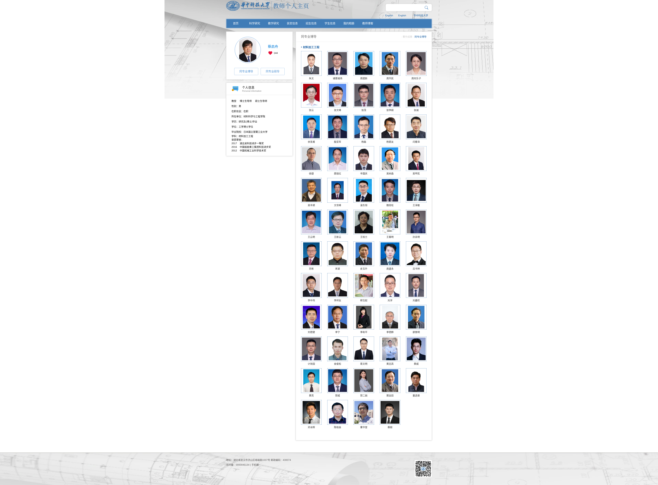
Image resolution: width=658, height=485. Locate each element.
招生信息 (311, 23)
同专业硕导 (272, 71)
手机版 (255, 464)
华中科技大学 (421, 15)
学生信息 (330, 23)
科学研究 (254, 23)
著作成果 (407, 36)
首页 (236, 23)
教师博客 (367, 23)
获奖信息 (292, 23)
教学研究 (273, 23)
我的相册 (348, 23)
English (389, 15)
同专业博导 (246, 71)
